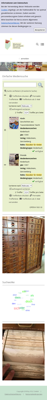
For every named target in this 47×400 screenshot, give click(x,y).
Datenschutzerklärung (10, 23)
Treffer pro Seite (36, 112)
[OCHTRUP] (14, 44)
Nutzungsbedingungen (34, 394)
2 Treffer (19, 112)
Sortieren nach (15, 106)
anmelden (25, 58)
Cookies (4, 10)
